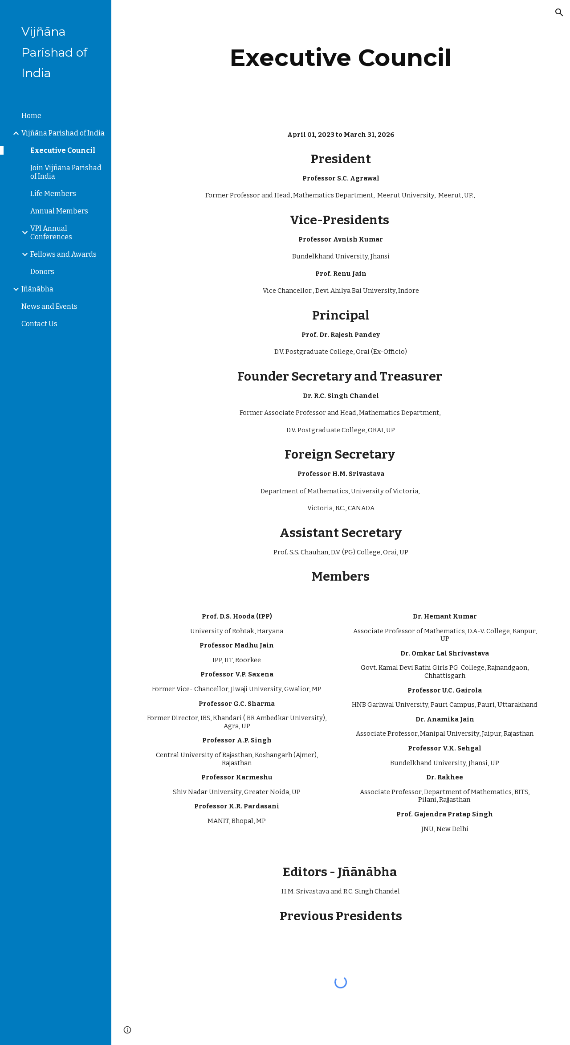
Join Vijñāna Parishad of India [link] (66, 172)
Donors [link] (42, 271)
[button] (559, 12)
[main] (341, 58)
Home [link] (31, 115)
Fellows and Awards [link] (63, 254)
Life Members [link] (53, 193)
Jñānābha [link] (37, 289)
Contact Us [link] (39, 324)
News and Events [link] (49, 306)
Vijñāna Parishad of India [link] (63, 133)
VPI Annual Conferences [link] (51, 232)
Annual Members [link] (59, 211)
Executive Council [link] (62, 150)
